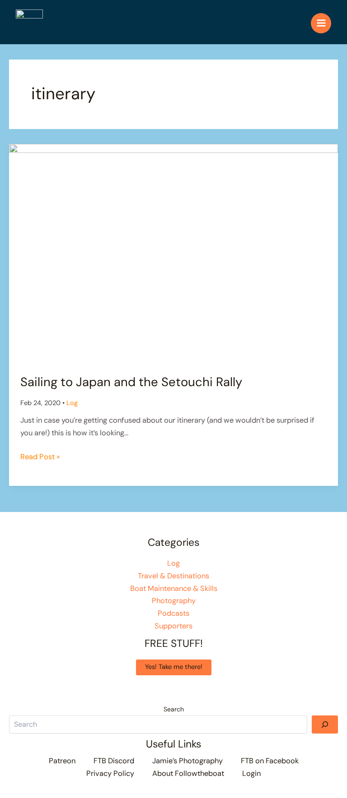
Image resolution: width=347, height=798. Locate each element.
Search (174, 709)
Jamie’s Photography (187, 761)
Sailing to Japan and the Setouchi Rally (131, 382)
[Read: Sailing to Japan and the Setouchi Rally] (173, 253)
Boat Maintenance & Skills (173, 588)
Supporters (173, 626)
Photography (174, 600)
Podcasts (173, 613)
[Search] (325, 724)
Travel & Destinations (173, 576)
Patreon (62, 761)
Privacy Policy (110, 773)
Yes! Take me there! (173, 667)
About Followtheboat (188, 773)
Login (251, 773)
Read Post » (40, 457)
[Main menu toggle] (321, 23)
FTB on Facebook (270, 761)
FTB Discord (114, 761)
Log (72, 403)
